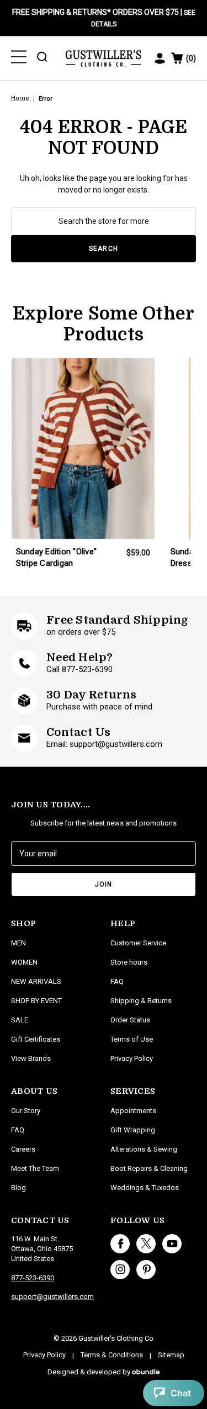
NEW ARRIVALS (36, 981)
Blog (18, 1188)
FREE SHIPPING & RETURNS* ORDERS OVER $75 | (103, 18)
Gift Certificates (35, 1039)
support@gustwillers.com (52, 1296)
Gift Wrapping (132, 1130)
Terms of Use (131, 1039)
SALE (19, 1020)
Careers (23, 1149)
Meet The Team (35, 1168)
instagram (120, 1269)
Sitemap (171, 1355)
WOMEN (24, 962)
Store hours (128, 962)
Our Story (25, 1111)
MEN (18, 943)
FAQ (17, 1130)
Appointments (133, 1111)
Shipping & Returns (141, 1001)
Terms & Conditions (112, 1355)
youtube (172, 1243)
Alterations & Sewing (143, 1149)
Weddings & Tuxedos (144, 1188)
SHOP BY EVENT (36, 1001)
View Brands (31, 1058)
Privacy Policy (131, 1058)
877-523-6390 (32, 1278)
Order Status (130, 1020)
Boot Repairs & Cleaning (149, 1168)
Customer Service (138, 943)
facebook (120, 1243)
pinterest (146, 1269)
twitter (146, 1243)
